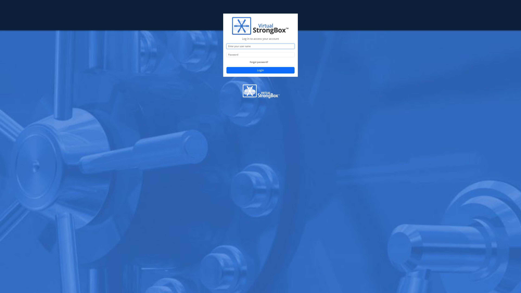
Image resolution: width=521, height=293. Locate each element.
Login (260, 70)
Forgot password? (259, 62)
